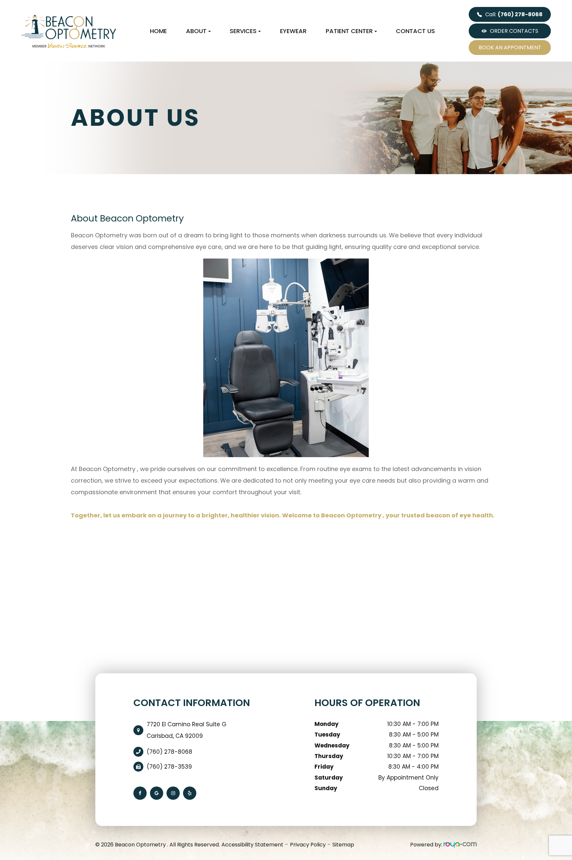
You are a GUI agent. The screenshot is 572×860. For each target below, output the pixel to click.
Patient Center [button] (349, 31)
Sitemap (343, 844)
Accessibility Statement (252, 844)
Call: (514, 14)
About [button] (196, 31)
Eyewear (293, 31)
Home (158, 31)
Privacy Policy (308, 844)
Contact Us (415, 31)
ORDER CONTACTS (514, 31)
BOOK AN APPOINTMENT (510, 47)
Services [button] (243, 31)
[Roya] (460, 844)
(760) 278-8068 (169, 751)
